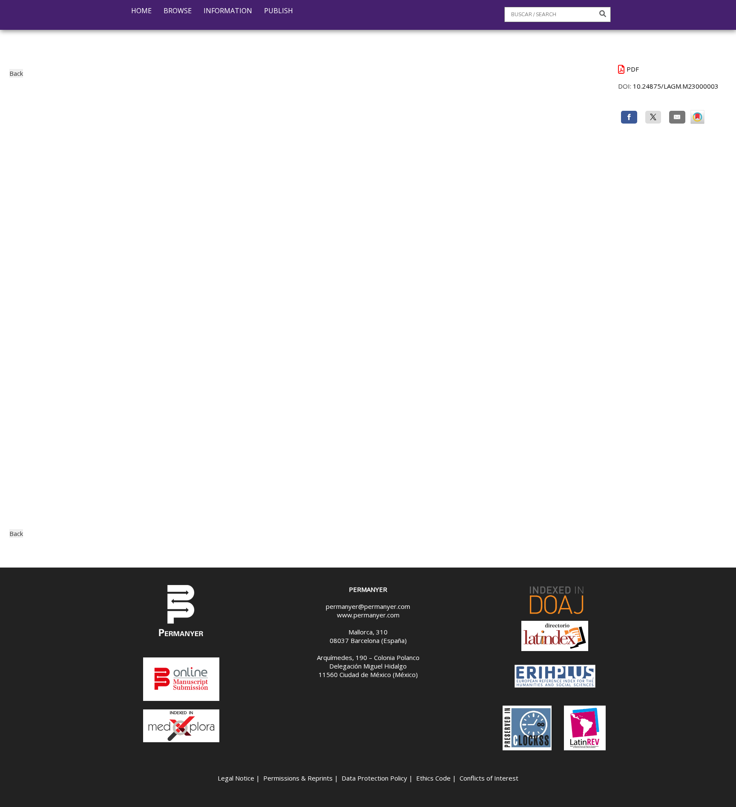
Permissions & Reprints (298, 778)
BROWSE (178, 10)
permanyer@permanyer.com (368, 606)
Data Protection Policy (374, 778)
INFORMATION (228, 10)
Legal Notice (236, 778)
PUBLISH (278, 10)
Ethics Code (433, 778)
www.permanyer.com (368, 615)
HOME (141, 10)
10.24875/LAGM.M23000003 (676, 86)
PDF (633, 69)
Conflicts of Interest (489, 778)
